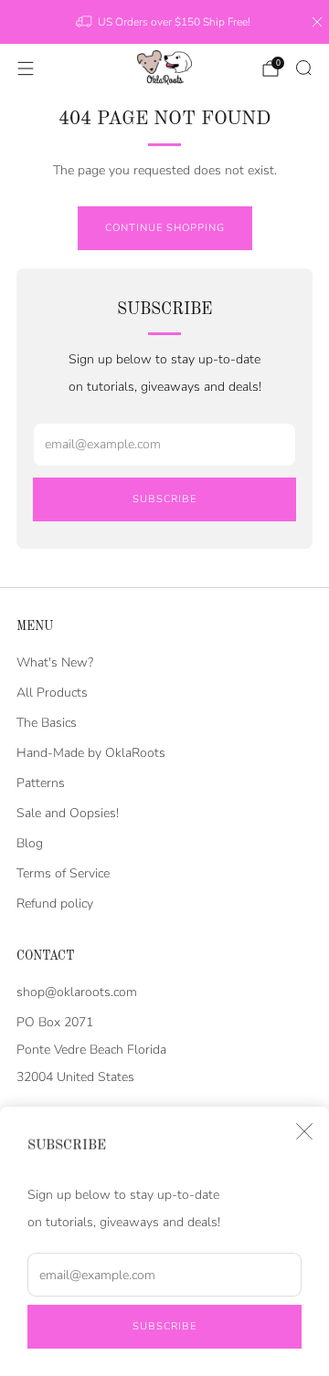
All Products (52, 692)
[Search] (303, 67)
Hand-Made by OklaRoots (90, 753)
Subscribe (164, 1326)
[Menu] (25, 68)
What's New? (54, 662)
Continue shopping (165, 228)
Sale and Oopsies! (67, 813)
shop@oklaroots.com (76, 992)
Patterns (40, 783)
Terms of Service (63, 873)
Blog (29, 843)
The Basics (46, 722)
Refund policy (54, 903)
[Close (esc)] (304, 1131)
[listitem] (164, 22)
